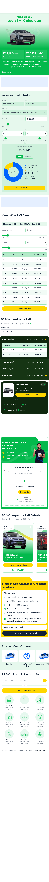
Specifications (30, 405)
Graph (20, 156)
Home (4, 750)
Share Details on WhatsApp (23, 633)
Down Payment (7, 119)
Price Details (11, 405)
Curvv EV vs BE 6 (18, 570)
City (26, 100)
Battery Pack (5, 328)
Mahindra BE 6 (7, 61)
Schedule (28, 156)
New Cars (13, 750)
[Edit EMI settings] (31, 323)
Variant (4, 109)
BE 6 (30, 750)
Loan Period (29, 130)
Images (23, 410)
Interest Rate (6, 130)
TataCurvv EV (11, 555)
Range (9, 410)
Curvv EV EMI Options (18, 565)
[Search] (45, 680)
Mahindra (23, 750)
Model (4, 100)
